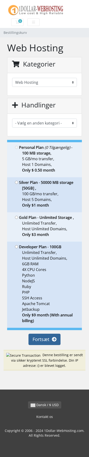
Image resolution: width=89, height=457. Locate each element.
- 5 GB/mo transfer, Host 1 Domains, (45, 159)
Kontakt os (44, 416)
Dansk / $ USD (47, 405)
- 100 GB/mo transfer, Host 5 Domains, (46, 194)
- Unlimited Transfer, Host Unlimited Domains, (46, 226)
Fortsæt (42, 339)
